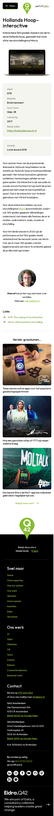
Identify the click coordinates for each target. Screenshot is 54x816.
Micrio (22, 208)
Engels (34, 550)
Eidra (46, 6)
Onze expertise (15, 580)
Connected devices (17, 670)
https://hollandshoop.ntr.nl (22, 130)
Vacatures (12, 616)
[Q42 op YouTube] (28, 773)
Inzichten (11, 606)
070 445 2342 (25, 692)
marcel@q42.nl (32, 300)
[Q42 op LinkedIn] (9, 773)
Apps (10, 639)
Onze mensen (14, 601)
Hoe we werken (15, 585)
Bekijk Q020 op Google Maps (22, 715)
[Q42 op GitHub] (35, 773)
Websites (12, 644)
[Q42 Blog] (9, 779)
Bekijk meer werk (24, 503)
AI (8, 633)
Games (11, 659)
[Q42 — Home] (27, 9)
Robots (11, 665)
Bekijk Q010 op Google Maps (22, 738)
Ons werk (12, 590)
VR (8, 649)
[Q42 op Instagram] (16, 773)
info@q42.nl (39, 696)
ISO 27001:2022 (23, 761)
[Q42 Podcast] (41, 773)
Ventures (11, 595)
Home (10, 575)
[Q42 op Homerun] (16, 779)
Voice (10, 654)
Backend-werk (14, 675)
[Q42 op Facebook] (22, 773)
